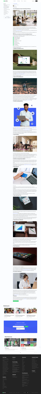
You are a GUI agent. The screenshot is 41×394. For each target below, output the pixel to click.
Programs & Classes (5, 379)
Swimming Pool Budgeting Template (24, 386)
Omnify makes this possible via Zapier (27, 269)
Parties (3, 381)
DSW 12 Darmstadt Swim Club (35, 364)
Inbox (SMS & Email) (5, 387)
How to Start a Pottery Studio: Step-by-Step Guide (15, 363)
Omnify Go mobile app (15, 213)
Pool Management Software (5, 361)
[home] (6, 1)
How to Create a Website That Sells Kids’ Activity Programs (15, 368)
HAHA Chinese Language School (35, 367)
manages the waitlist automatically (27, 164)
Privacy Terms (23, 365)
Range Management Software (6, 368)
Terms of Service (10, 392)
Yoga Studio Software (5, 370)
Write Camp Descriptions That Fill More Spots (25, 376)
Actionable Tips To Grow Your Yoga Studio (25, 380)
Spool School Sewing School (35, 365)
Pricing (23, 358)
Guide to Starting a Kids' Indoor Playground (25, 377)
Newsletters (23, 366)
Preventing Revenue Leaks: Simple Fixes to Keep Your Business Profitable (15, 366)
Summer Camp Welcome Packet (25, 374)
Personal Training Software (5, 371)
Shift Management (4, 386)
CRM (3, 388)
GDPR (18, 392)
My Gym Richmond (34, 358)
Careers (23, 364)
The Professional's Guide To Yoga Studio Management (25, 382)
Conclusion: (5, 14)
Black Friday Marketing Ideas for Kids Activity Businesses (15, 369)
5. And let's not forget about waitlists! (7, 9)
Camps (3, 380)
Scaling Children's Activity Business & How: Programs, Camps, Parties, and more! (15, 372)
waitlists (19, 128)
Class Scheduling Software (5, 369)
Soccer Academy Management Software (6, 360)
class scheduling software (18, 30)
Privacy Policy (14, 392)
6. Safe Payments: (5, 10)
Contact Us (23, 367)
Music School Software (5, 362)
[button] (15, 1)
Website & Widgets (4, 378)
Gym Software (4, 372)
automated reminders (27, 128)
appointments (17, 128)
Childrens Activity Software (5, 358)
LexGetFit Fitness (33, 368)
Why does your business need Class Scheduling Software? (7, 5)
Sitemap (17, 392)
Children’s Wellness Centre (34, 366)
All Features (13, 358)
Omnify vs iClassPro (34, 372)
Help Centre (23, 368)
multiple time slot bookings (26, 129)
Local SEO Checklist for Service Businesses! (25, 384)
